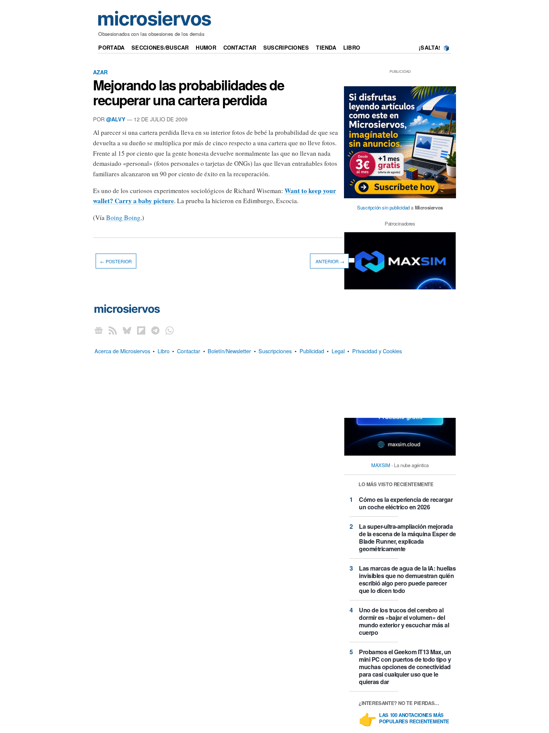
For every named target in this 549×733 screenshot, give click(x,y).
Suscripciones (286, 47)
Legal (338, 351)
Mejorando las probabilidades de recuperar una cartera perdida (188, 92)
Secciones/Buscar (160, 47)
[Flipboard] (141, 330)
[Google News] (98, 330)
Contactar (240, 47)
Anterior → (329, 261)
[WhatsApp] (169, 330)
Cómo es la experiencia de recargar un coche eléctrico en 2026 (406, 503)
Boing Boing (123, 217)
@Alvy (115, 119)
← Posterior (116, 261)
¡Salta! (429, 47)
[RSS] (113, 330)
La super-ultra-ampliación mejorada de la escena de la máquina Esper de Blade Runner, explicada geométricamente (407, 537)
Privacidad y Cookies (377, 351)
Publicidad (312, 351)
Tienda (326, 47)
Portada (111, 47)
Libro (351, 47)
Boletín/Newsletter (229, 351)
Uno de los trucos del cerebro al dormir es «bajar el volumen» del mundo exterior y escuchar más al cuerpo (404, 621)
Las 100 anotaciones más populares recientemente (414, 718)
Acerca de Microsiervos (122, 351)
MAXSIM (380, 465)
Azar (100, 72)
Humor (206, 47)
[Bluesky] (127, 330)
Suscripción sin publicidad (383, 207)
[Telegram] (155, 330)
